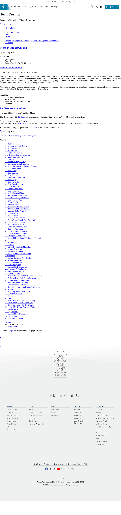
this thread (22, 117)
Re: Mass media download (13, 108)
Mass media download (13, 47)
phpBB (12, 331)
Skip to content (5, 24)
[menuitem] (15, 32)
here (27, 121)
